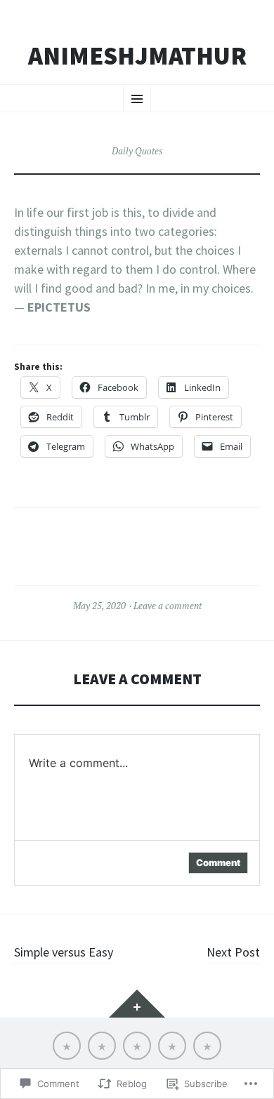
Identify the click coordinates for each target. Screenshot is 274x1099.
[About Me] (102, 1046)
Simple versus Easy (63, 952)
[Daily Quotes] (207, 1046)
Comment (218, 862)
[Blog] (172, 1046)
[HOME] (67, 1046)
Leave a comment (167, 605)
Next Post (233, 952)
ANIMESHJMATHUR (137, 56)
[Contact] (137, 1046)
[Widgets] (137, 1004)
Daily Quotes (137, 151)
